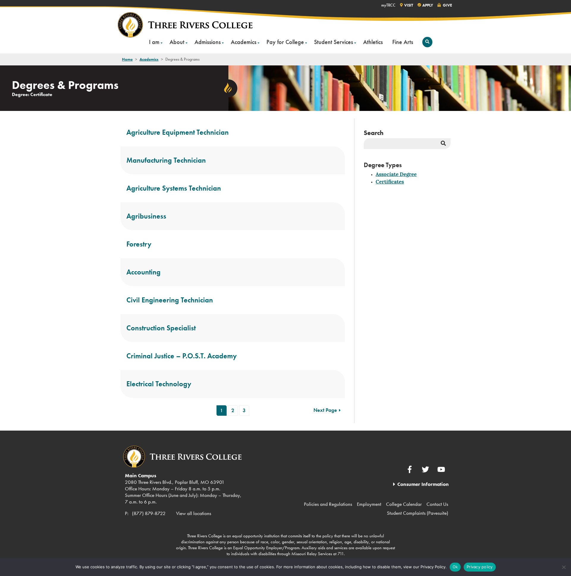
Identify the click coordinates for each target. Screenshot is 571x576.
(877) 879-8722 (149, 513)
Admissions (207, 42)
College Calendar (404, 504)
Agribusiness (146, 216)
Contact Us (437, 504)
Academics (243, 42)
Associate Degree (396, 174)
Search (374, 132)
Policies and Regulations (328, 504)
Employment (369, 504)
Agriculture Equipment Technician (177, 132)
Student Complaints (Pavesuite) (417, 513)
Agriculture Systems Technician (173, 188)
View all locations (193, 513)
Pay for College (285, 42)
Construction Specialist (161, 327)
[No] (564, 567)
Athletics (373, 42)
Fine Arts (402, 42)
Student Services (333, 42)
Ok (455, 566)
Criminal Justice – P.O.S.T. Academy (181, 355)
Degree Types (383, 165)
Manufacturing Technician (166, 160)
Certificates (390, 182)
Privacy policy (480, 566)
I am (154, 42)
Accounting (143, 272)
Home (127, 59)
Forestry (138, 244)
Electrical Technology (158, 383)
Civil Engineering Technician (169, 300)
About (177, 42)
